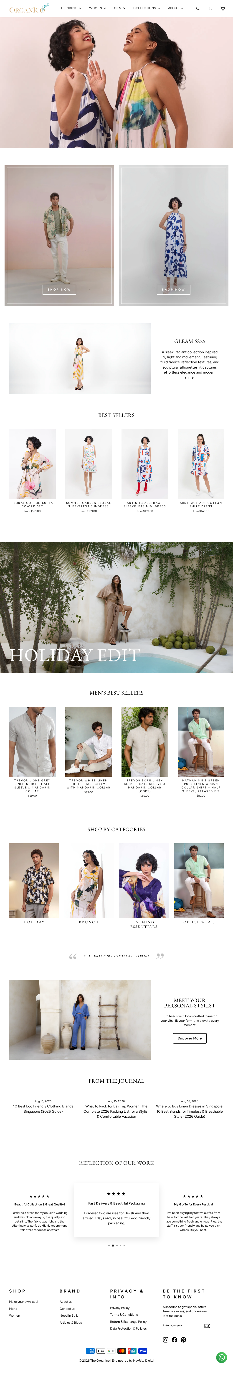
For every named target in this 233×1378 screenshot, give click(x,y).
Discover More (190, 1038)
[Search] (198, 8)
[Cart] (222, 8)
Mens (13, 1309)
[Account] (210, 8)
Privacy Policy (119, 1308)
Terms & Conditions (124, 1315)
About (173, 8)
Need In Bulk (69, 1316)
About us (66, 1302)
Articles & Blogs (71, 1323)
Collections (144, 8)
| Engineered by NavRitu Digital (132, 1361)
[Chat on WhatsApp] (221, 1357)
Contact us (67, 1309)
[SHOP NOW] (59, 235)
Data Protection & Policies (128, 1328)
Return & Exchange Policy (128, 1322)
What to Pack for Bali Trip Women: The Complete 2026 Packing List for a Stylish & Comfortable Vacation (116, 1111)
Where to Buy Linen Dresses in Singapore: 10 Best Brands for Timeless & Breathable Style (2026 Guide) (189, 1111)
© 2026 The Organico (94, 1361)
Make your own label (23, 1302)
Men (117, 8)
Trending (69, 8)
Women (95, 8)
